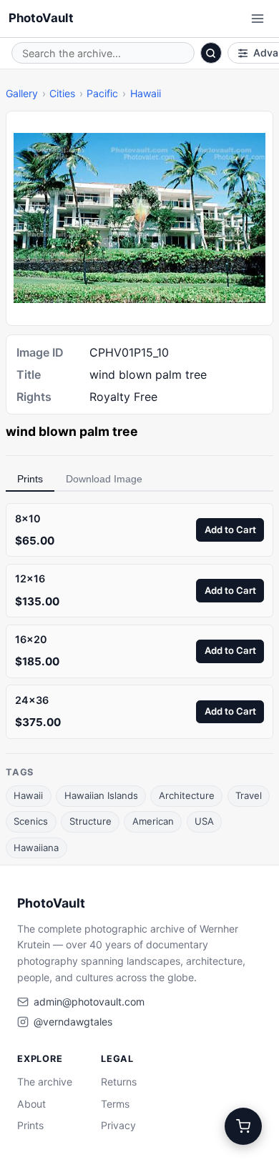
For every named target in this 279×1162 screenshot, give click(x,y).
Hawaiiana (36, 847)
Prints (30, 479)
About (31, 1104)
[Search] (211, 53)
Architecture (187, 795)
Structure (90, 821)
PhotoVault (41, 18)
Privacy (118, 1125)
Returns (119, 1082)
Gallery (22, 93)
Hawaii (145, 93)
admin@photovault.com (89, 1001)
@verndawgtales (73, 1021)
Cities (62, 93)
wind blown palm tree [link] (72, 431)
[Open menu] (257, 18)
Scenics (31, 821)
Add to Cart (230, 529)
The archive (44, 1082)
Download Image (104, 479)
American (153, 821)
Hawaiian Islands (101, 795)
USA (204, 821)
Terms (115, 1104)
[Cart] (243, 1126)
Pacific (102, 93)
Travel (248, 795)
